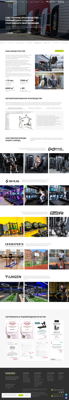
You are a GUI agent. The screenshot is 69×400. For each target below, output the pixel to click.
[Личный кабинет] (63, 1)
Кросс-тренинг (36, 380)
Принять (20, 395)
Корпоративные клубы (26, 377)
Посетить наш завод (59, 50)
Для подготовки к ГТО (37, 384)
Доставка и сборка (50, 376)
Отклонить (27, 395)
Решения (27, 1)
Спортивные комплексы (26, 380)
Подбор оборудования (50, 379)
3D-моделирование (50, 380)
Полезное (59, 379)
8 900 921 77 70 (58, 396)
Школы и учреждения (26, 379)
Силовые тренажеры (37, 376)
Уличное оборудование (26, 381)
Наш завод (22, 1)
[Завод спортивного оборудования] (9, 2)
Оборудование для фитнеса (38, 379)
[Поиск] (58, 1)
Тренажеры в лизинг (50, 377)
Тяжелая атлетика (37, 377)
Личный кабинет (60, 377)
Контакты (42, 1)
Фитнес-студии (25, 376)
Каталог (17, 1)
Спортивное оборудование (38, 381)
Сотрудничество (61, 376)
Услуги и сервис (36, 1)
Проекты (31, 1)
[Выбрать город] (55, 1)
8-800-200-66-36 (51, 1)
